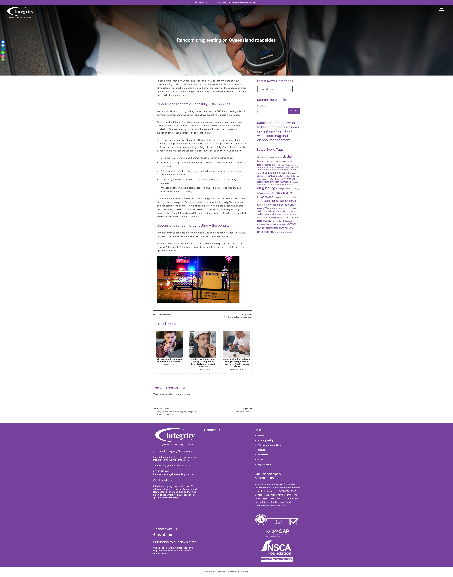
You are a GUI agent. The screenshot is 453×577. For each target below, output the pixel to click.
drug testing (266, 187)
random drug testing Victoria (268, 211)
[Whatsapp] (3, 52)
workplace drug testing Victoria (283, 232)
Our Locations (204, 2)
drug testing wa (283, 204)
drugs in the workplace (286, 184)
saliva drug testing (267, 214)
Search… (261, 105)
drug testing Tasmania (277, 200)
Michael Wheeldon (163, 314)
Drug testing (247, 314)
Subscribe (158, 547)
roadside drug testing (287, 211)
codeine (270, 167)
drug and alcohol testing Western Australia (276, 180)
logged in (169, 394)
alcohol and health (269, 157)
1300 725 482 (220, 2)
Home (261, 435)
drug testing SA (278, 197)
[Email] (3, 59)
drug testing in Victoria (282, 189)
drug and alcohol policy (278, 169)
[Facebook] (3, 42)
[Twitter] (3, 45)
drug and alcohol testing (275, 172)
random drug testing (290, 208)
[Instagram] (3, 56)
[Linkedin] (3, 49)
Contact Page (170, 497)
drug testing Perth (268, 193)
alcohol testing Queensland (277, 161)
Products (263, 454)
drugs (291, 181)
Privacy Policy (265, 440)
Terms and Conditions (269, 445)
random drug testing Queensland (238, 317)
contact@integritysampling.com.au (245, 2)
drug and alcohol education (283, 167)
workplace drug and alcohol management (273, 224)
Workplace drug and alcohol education (279, 221)
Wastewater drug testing (272, 218)
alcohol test (278, 157)
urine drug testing (283, 214)
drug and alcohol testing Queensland (277, 174)
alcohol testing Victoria (281, 165)
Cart (260, 459)
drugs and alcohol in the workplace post (277, 183)
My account (264, 464)
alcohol (260, 156)
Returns (262, 449)
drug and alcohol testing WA (275, 179)
